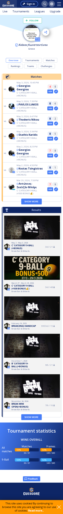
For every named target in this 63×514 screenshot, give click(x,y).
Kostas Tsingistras (31, 168)
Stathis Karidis (28, 135)
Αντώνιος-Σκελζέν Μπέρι (27, 185)
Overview (13, 60)
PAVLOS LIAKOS (28, 104)
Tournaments (20, 11)
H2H (50, 91)
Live (5, 11)
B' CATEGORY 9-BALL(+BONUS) (19, 365)
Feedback (33, 479)
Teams (30, 66)
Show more (31, 201)
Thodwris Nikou (29, 119)
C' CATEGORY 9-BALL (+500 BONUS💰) (22, 287)
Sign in (31, 4)
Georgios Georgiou (23, 87)
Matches (50, 60)
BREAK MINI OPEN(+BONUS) (19, 405)
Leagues (39, 11)
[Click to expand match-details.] (56, 91)
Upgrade (55, 11)
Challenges (46, 66)
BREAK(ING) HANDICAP (23, 326)
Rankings (15, 66)
